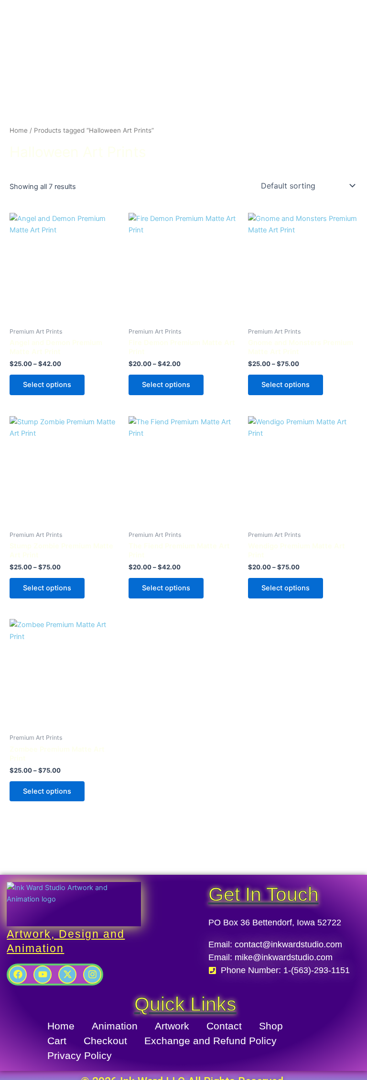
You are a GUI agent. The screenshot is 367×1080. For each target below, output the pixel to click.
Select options (47, 384)
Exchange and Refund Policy (210, 1040)
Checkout (105, 1040)
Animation (115, 1025)
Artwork (172, 1025)
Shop (271, 1025)
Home (19, 130)
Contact (224, 1025)
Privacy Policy (79, 1055)
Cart (56, 1040)
